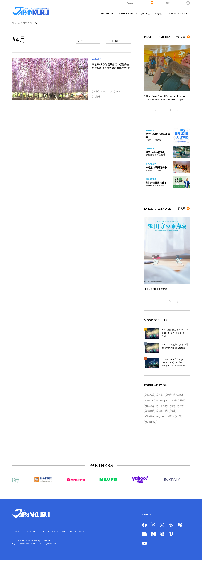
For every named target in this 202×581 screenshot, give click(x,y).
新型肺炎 (150, 406)
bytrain (161, 416)
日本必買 (162, 411)
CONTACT (32, 531)
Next (177, 109)
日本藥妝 (150, 416)
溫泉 (173, 406)
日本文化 (150, 400)
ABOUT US (17, 531)
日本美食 (162, 406)
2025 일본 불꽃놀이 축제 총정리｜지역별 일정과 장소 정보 (175, 333)
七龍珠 (97, 96)
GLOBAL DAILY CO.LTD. (53, 531)
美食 (181, 406)
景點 (182, 400)
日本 (160, 395)
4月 (111, 91)
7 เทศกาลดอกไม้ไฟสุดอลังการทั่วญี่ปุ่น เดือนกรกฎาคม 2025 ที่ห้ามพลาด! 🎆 (175, 363)
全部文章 (180, 37)
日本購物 (179, 395)
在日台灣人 (151, 422)
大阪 (179, 416)
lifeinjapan (162, 400)
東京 (104, 91)
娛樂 (96, 91)
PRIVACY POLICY (78, 531)
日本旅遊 (150, 395)
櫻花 (171, 416)
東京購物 (150, 411)
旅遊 (173, 411)
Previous (155, 109)
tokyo (118, 91)
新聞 (174, 400)
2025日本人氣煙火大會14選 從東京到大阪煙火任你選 (175, 346)
